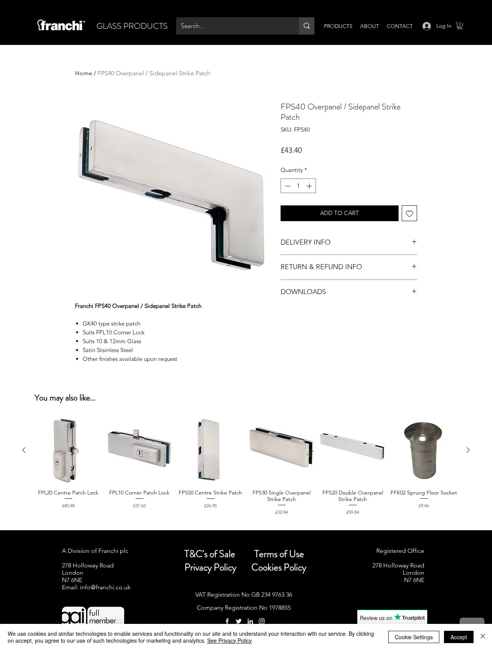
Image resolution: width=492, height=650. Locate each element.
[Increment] (310, 186)
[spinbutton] (298, 186)
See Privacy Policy (229, 640)
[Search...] (306, 26)
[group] (246, 470)
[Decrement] (287, 186)
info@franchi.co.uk (105, 587)
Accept (458, 637)
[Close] (482, 637)
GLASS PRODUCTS (132, 26)
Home (83, 73)
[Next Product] (468, 450)
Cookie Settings (414, 637)
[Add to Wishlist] (409, 213)
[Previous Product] (23, 450)
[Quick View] (68, 450)
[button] (459, 25)
